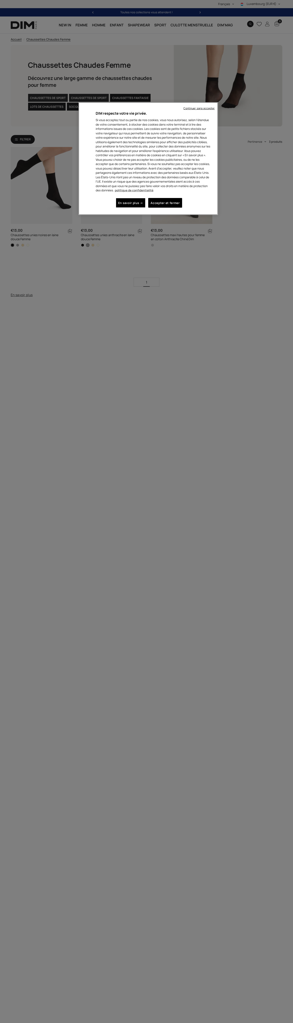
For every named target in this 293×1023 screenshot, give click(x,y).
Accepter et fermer (165, 203)
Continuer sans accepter (199, 108)
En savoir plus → (130, 203)
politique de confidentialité (134, 190)
